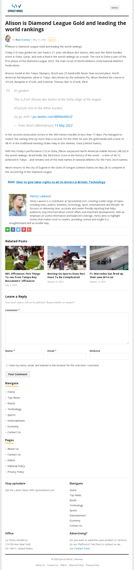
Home (11, 392)
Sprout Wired (65, 559)
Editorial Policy (16, 466)
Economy (13, 426)
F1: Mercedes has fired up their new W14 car (106, 275)
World (11, 403)
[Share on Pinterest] (23, 229)
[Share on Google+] (29, 229)
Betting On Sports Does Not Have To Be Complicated (66, 275)
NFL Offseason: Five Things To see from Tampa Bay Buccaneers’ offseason (22, 277)
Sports (52, 39)
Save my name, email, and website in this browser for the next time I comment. (54, 365)
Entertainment (16, 420)
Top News (14, 397)
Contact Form (82, 548)
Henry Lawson (23, 39)
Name (10, 350)
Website (95, 350)
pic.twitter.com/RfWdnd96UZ (52, 117)
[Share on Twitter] (18, 229)
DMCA (11, 460)
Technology (14, 409)
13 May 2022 (64, 125)
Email (51, 350)
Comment (12, 310)
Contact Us (14, 432)
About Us (13, 448)
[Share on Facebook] (13, 229)
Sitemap (79, 559)
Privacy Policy (16, 471)
